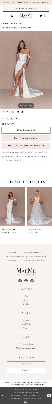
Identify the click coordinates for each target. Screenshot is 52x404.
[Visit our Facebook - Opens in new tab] (20, 280)
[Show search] (45, 16)
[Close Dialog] (2, 395)
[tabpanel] (26, 70)
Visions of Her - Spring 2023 (17, 28)
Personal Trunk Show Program (18, 156)
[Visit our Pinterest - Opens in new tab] (32, 280)
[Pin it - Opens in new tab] (18, 112)
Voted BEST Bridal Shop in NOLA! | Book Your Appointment (26, 2)
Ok (49, 395)
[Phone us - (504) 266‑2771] (11, 16)
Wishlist (26, 304)
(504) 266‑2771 (14, 252)
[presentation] (12, 206)
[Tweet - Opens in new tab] (13, 112)
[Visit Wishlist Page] (40, 16)
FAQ (26, 300)
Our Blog (26, 320)
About (26, 296)
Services (26, 328)
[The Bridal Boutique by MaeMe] (26, 271)
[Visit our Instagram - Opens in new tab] (26, 280)
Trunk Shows (26, 324)
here (25, 402)
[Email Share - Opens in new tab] (22, 112)
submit (26, 370)
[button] (6, 16)
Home (5, 24)
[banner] (26, 15)
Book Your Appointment (26, 138)
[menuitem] (6, 16)
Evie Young (17, 24)
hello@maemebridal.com (33, 252)
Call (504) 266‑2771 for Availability (26, 146)
